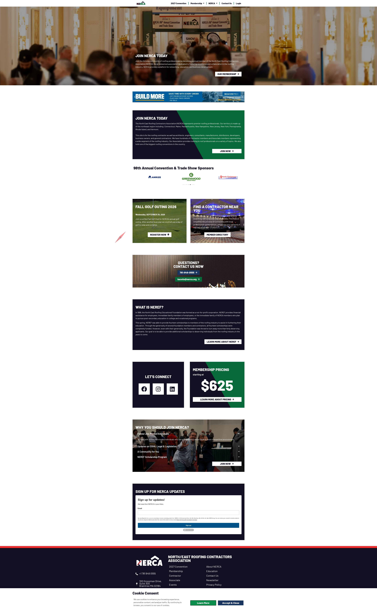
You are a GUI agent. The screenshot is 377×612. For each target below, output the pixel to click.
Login (238, 3)
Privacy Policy (213, 584)
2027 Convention (178, 3)
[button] (135, 97)
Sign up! (188, 525)
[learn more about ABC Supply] (197, 96)
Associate (174, 580)
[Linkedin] (172, 389)
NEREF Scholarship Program (152, 457)
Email (140, 508)
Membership (196, 3)
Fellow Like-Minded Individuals (153, 433)
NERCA (212, 3)
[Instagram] (158, 389)
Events (173, 584)
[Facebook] (144, 389)
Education (212, 571)
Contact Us (227, 3)
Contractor (175, 575)
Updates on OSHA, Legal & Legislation (157, 446)
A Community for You (148, 451)
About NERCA (213, 566)
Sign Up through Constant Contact (186, 520)
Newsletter (212, 580)
